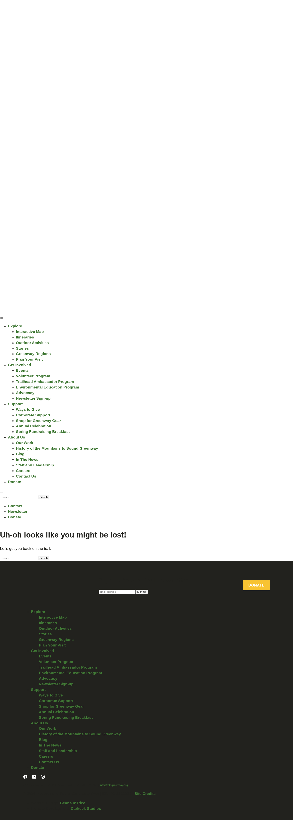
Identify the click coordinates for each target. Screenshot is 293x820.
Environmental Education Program (47, 387)
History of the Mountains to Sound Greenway (57, 448)
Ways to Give (28, 409)
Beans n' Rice (72, 803)
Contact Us (26, 476)
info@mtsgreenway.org (113, 785)
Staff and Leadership (35, 465)
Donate (14, 482)
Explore (15, 326)
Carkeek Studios (86, 808)
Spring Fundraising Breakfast (43, 432)
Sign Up (141, 591)
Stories (22, 348)
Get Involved (19, 365)
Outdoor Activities (32, 343)
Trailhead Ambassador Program (45, 382)
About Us (16, 437)
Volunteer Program (33, 376)
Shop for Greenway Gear (38, 421)
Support (15, 404)
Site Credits (145, 794)
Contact (15, 506)
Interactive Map (30, 332)
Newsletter (17, 511)
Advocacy (25, 393)
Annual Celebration (33, 426)
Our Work (24, 443)
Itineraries (25, 337)
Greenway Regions (33, 354)
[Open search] (1, 492)
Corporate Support (33, 415)
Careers (23, 471)
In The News (27, 459)
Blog (20, 454)
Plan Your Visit (29, 359)
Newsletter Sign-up (33, 398)
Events (22, 370)
